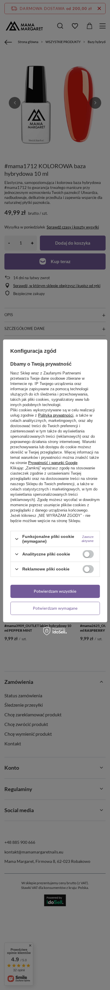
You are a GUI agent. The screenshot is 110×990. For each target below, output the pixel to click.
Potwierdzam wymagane (55, 608)
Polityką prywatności (55, 415)
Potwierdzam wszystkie (55, 591)
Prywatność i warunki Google (52, 463)
